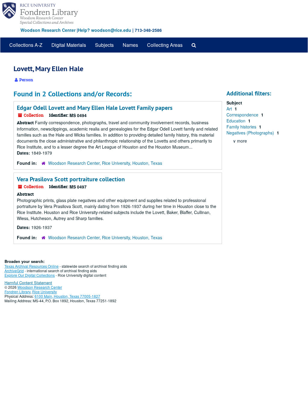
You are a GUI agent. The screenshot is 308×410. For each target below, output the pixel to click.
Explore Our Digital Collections (30, 275)
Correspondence (243, 115)
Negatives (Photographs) (250, 133)
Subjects (104, 44)
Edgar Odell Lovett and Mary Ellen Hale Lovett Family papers (94, 108)
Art (229, 109)
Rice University (44, 291)
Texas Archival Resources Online (32, 266)
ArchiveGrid (14, 270)
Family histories (241, 127)
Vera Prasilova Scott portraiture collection (71, 179)
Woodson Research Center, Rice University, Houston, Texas (105, 163)
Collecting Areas (165, 44)
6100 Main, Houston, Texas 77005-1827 (67, 296)
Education (236, 121)
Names (130, 44)
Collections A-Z (25, 44)
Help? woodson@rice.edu (104, 30)
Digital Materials (68, 44)
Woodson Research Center (47, 30)
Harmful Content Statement (28, 282)
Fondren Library (17, 291)
